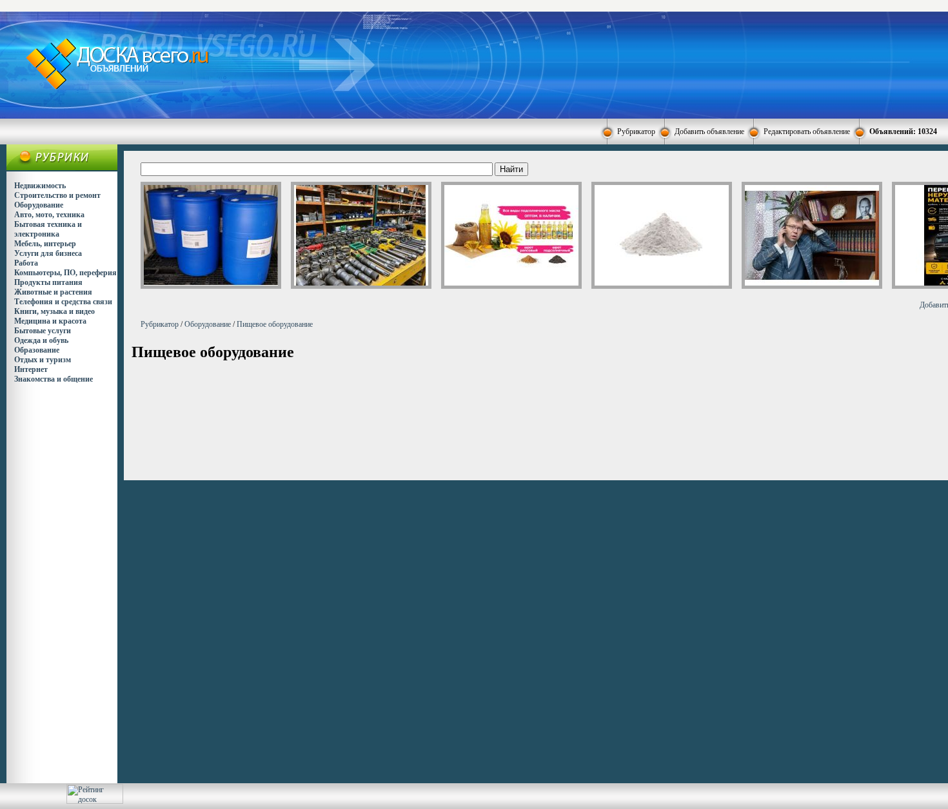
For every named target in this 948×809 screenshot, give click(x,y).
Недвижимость (40, 185)
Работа (26, 263)
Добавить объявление (709, 131)
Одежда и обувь (41, 340)
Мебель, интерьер (45, 243)
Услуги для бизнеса (48, 253)
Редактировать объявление (807, 131)
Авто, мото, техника (49, 214)
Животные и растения (53, 292)
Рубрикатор (636, 131)
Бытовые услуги (42, 330)
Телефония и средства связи (63, 301)
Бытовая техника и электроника (48, 229)
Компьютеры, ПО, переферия (65, 272)
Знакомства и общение (53, 379)
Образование (36, 350)
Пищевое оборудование (275, 324)
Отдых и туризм (42, 359)
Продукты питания (48, 282)
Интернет (31, 369)
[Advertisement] (576, 64)
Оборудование (38, 205)
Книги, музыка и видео (54, 311)
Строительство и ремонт (57, 195)
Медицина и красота (50, 321)
